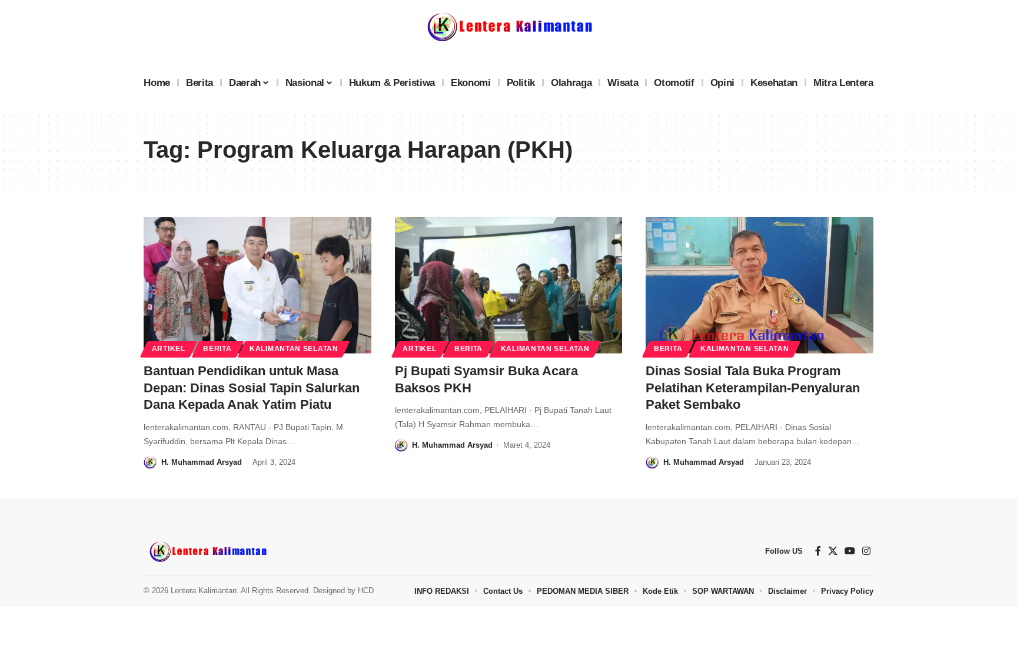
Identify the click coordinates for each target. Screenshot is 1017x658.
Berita (217, 348)
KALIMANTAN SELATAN (294, 348)
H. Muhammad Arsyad (201, 462)
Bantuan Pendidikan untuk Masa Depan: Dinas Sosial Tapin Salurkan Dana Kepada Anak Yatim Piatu (252, 387)
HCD (366, 590)
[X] (832, 551)
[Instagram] (866, 551)
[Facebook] (818, 551)
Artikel (168, 348)
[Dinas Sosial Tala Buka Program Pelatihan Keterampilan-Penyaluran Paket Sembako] (759, 285)
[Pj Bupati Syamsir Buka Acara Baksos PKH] (509, 285)
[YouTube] (850, 551)
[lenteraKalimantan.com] (207, 551)
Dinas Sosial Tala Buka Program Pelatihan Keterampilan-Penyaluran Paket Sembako (753, 387)
